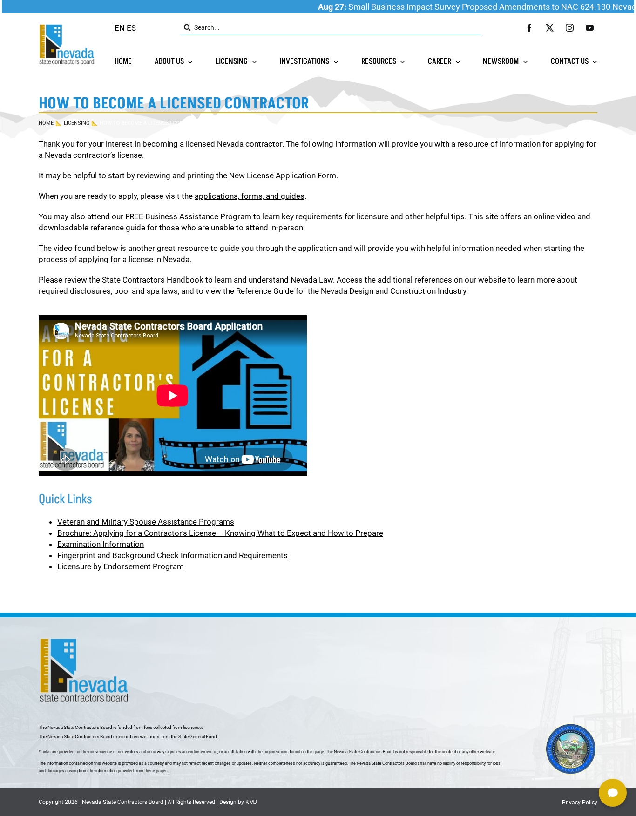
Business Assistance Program (198, 216)
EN (120, 28)
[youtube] (589, 27)
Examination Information (100, 544)
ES (131, 28)
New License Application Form (282, 175)
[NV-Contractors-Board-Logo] (67, 26)
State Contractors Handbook (152, 279)
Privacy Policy (579, 802)
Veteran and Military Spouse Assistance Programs (145, 521)
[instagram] (569, 27)
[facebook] (529, 27)
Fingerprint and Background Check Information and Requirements (172, 555)
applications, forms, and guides (249, 196)
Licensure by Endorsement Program (120, 566)
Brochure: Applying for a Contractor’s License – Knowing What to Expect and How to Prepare (220, 533)
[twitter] (549, 27)
